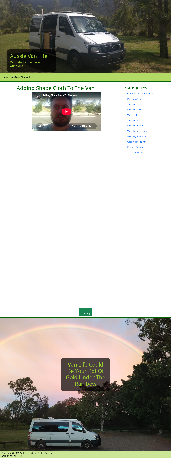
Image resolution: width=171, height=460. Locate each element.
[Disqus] (85, 194)
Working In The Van (137, 136)
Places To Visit (134, 99)
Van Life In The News (137, 131)
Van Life (131, 104)
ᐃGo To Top (85, 312)
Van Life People (135, 125)
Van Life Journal (135, 109)
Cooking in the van (136, 141)
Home (6, 77)
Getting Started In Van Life (140, 93)
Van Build (132, 115)
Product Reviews (135, 147)
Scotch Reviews (135, 152)
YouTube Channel (20, 77)
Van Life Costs (134, 120)
